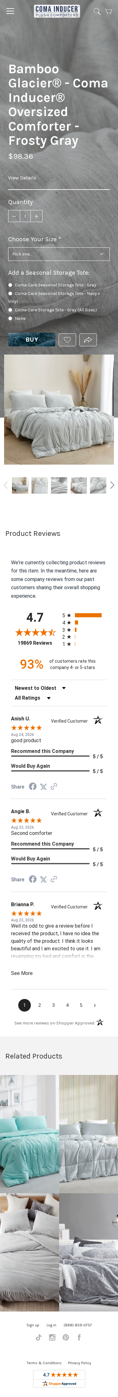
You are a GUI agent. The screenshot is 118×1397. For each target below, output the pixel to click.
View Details (22, 178)
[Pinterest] (66, 1339)
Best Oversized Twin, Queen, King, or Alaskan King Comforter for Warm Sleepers (98, 485)
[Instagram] (52, 1339)
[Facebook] (79, 1339)
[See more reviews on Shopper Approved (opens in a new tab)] (53, 787)
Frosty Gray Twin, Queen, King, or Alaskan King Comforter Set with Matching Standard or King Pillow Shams (39, 485)
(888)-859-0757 (78, 1325)
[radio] (84, 615)
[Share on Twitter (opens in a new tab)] (43, 787)
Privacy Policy (79, 1363)
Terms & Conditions (44, 1363)
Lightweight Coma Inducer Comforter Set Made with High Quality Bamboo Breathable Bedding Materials (78, 485)
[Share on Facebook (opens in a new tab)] (33, 787)
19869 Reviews (38, 643)
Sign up (32, 1325)
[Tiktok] (39, 1339)
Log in (51, 1325)
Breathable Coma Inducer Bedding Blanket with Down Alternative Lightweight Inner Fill (59, 485)
